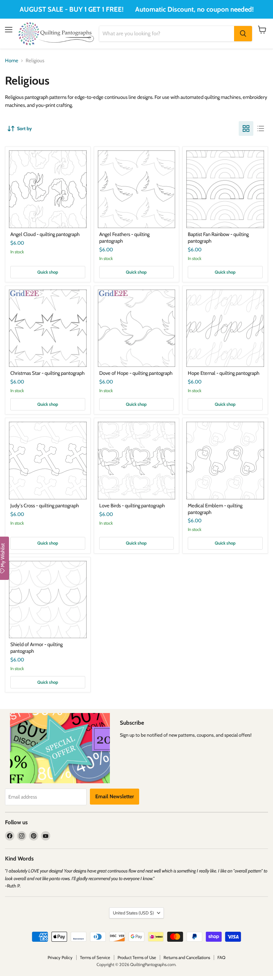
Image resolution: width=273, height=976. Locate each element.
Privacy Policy (60, 957)
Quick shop (47, 272)
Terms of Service (95, 957)
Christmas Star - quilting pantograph (47, 373)
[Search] (243, 33)
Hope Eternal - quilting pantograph (223, 373)
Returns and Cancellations (186, 957)
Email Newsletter (114, 796)
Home (11, 61)
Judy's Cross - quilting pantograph (44, 506)
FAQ (221, 957)
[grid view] (246, 128)
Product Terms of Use (137, 957)
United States (133, 912)
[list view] (260, 128)
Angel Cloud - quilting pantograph (45, 234)
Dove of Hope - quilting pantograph (135, 373)
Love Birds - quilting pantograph (132, 506)
